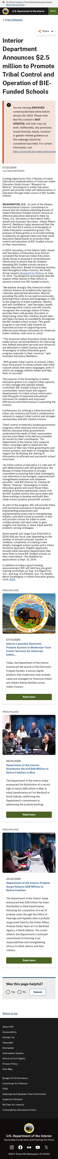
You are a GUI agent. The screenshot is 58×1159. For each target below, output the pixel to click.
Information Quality (13, 1053)
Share (45, 31)
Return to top (10, 1013)
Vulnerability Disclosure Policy (19, 1110)
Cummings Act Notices (15, 1083)
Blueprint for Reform (32, 273)
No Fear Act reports (13, 1104)
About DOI (8, 1026)
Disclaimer (8, 1048)
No (24, 992)
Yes (13, 992)
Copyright (7, 1042)
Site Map (7, 1069)
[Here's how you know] (29, 3)
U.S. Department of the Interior (28, 11)
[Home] (5, 11)
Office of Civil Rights (13, 1058)
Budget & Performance (15, 1078)
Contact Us (8, 1037)
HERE (12, 579)
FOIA (5, 1088)
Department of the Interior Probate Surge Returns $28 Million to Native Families (28, 886)
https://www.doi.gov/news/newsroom (34, 151)
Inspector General (12, 1099)
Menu (53, 11)
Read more (29, 696)
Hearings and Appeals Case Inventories (24, 1094)
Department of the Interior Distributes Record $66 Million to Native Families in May (27, 769)
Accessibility (9, 1032)
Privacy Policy (10, 1063)
